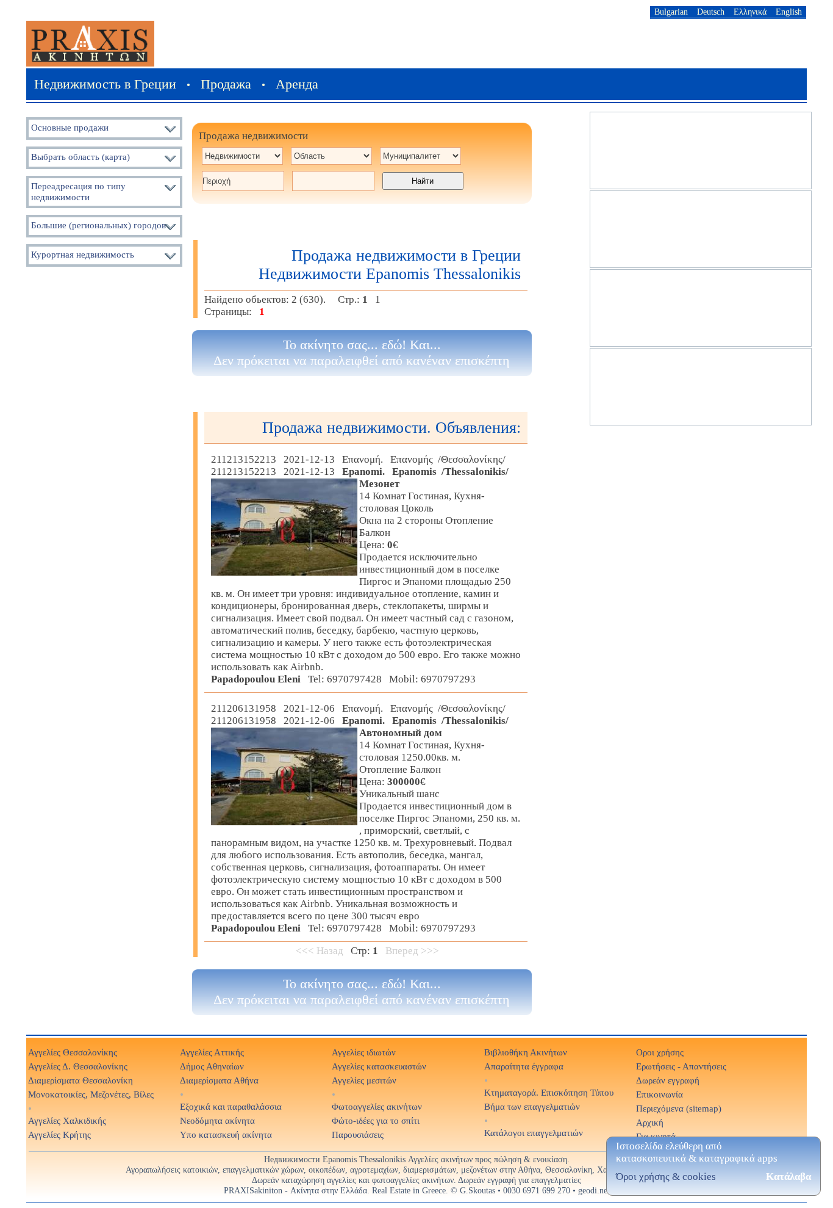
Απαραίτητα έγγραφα (523, 1066)
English (789, 11)
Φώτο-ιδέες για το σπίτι (376, 1120)
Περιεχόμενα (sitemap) (678, 1108)
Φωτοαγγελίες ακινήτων (377, 1106)
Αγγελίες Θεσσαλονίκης (72, 1052)
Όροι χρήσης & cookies (666, 1176)
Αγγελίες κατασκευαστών (379, 1066)
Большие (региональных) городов (98, 225)
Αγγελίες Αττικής (212, 1052)
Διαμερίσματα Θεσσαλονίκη (80, 1080)
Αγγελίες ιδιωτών (364, 1052)
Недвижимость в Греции (105, 84)
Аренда (297, 84)
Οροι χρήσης (660, 1052)
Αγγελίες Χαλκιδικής (67, 1120)
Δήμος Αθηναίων (212, 1066)
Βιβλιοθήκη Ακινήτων (525, 1052)
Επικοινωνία (659, 1094)
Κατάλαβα (788, 1176)
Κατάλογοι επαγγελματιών (533, 1132)
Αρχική (649, 1122)
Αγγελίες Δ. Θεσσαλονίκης (77, 1066)
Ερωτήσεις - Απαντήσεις (681, 1066)
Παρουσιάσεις (358, 1134)
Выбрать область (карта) (80, 156)
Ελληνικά (750, 11)
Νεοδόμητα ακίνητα (217, 1120)
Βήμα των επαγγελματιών (532, 1106)
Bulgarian (671, 11)
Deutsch (710, 11)
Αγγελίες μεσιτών (364, 1080)
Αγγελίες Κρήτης (59, 1134)
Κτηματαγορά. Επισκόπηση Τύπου (548, 1092)
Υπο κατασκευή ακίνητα (226, 1134)
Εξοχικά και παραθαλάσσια (231, 1106)
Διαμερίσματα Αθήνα (219, 1080)
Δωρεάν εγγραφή (667, 1080)
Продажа (226, 84)
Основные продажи (70, 127)
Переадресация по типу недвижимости (78, 191)
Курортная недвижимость (82, 254)
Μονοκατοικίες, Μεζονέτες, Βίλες (91, 1094)
